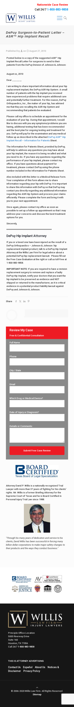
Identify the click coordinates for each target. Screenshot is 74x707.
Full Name (15, 342)
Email (12, 384)
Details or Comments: (21, 426)
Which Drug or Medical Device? (26, 398)
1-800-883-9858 (57, 9)
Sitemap (37, 694)
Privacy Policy (31, 671)
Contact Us (14, 667)
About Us (40, 667)
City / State (15, 370)
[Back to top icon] (37, 687)
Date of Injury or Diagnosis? (24, 412)
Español (28, 667)
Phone (13, 356)
